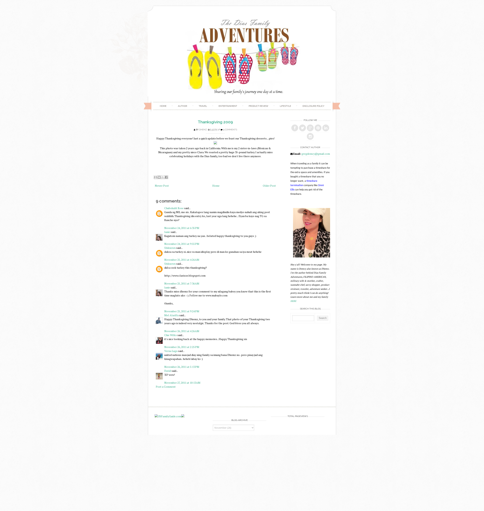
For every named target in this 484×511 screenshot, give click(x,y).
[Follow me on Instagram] (310, 136)
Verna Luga (171, 351)
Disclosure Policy (313, 106)
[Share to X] (163, 177)
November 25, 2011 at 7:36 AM (181, 283)
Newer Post (162, 185)
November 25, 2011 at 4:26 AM (181, 259)
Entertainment (228, 106)
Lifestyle (285, 106)
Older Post (269, 185)
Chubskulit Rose (174, 208)
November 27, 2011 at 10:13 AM (182, 382)
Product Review (258, 106)
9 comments (230, 129)
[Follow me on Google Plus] (310, 127)
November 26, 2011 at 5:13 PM (181, 367)
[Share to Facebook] (166, 177)
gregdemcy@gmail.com (316, 153)
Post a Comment (166, 386)
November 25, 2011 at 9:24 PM (181, 311)
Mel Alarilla (171, 315)
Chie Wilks (170, 335)
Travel (203, 106)
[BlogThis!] (159, 177)
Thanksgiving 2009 (215, 122)
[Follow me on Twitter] (302, 127)
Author (182, 106)
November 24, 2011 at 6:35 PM (181, 228)
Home (163, 106)
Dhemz (203, 129)
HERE (293, 301)
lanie (167, 232)
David (167, 371)
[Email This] (155, 177)
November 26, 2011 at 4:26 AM (181, 331)
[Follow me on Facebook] (294, 127)
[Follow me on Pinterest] (318, 127)
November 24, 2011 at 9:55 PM (181, 244)
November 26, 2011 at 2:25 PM (181, 347)
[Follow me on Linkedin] (325, 127)
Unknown (170, 248)
